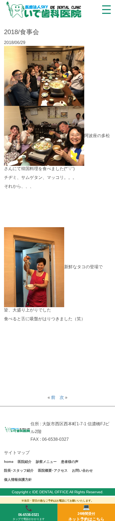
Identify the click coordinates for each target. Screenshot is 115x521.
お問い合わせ (82, 470)
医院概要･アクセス (53, 470)
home (8, 462)
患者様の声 (69, 462)
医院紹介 (25, 462)
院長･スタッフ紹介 (19, 470)
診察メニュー (46, 462)
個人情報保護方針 (18, 480)
